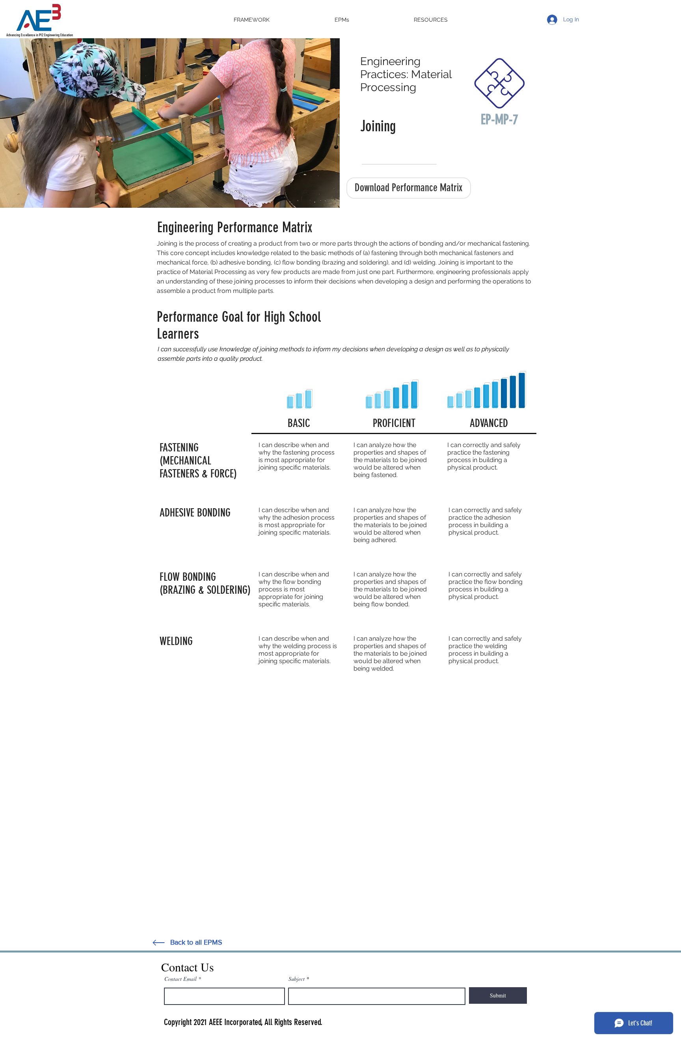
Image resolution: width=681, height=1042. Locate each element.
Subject (296, 979)
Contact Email (180, 979)
